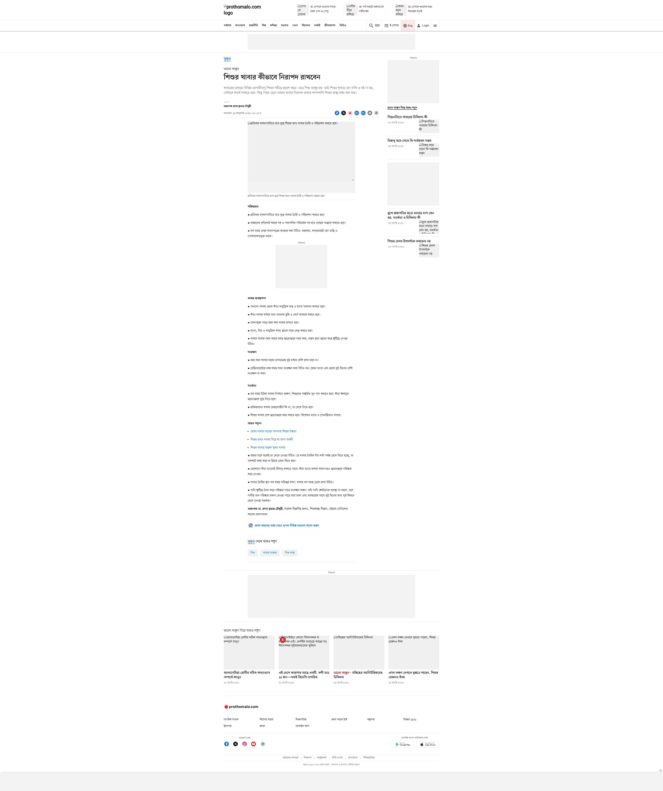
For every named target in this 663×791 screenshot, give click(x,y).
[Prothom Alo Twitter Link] (237, 744)
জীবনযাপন (329, 25)
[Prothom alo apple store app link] (427, 744)
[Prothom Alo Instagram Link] (246, 744)
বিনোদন (306, 25)
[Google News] (263, 744)
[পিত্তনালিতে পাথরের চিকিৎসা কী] (429, 126)
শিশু (253, 553)
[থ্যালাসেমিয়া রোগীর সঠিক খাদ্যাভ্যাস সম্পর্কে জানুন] (249, 652)
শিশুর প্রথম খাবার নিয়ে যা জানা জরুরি (272, 439)
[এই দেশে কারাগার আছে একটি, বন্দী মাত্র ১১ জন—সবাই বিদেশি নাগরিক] (304, 652)
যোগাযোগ (353, 757)
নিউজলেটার (369, 757)
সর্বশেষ (227, 25)
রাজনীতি (253, 25)
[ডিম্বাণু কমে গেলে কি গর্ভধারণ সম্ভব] (429, 150)
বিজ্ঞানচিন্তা (301, 720)
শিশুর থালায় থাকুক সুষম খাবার (268, 448)
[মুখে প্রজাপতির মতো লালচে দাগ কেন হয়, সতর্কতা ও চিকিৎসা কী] (429, 227)
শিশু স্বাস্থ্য (290, 553)
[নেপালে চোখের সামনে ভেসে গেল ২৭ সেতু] (303, 10)
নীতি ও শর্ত (337, 757)
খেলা (295, 25)
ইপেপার (228, 726)
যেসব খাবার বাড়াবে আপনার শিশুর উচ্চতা (273, 431)
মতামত (284, 25)
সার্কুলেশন (322, 757)
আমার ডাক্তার (270, 553)
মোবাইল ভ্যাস (302, 726)
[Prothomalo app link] (403, 744)
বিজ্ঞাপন (308, 757)
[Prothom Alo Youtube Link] (255, 744)
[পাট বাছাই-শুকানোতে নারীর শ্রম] (352, 10)
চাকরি (317, 25)
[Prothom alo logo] (241, 708)
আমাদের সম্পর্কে (290, 757)
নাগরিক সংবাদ (231, 720)
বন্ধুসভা (371, 720)
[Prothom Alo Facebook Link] (228, 744)
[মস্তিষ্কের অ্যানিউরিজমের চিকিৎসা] (359, 652)
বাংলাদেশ (240, 25)
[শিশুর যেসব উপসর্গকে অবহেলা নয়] (429, 250)
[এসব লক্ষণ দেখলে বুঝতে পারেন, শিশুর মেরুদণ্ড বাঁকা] (413, 652)
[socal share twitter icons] (344, 115)
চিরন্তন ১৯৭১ (409, 720)
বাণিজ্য (273, 25)
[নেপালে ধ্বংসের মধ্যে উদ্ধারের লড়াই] (401, 10)
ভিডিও (343, 25)
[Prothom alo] (247, 10)
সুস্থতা (227, 59)
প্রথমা (262, 726)
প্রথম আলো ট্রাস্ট (339, 720)
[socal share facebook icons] (337, 115)
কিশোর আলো (266, 720)
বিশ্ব (264, 25)
